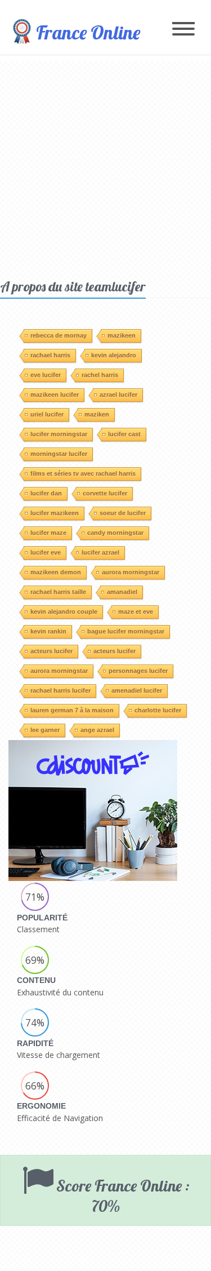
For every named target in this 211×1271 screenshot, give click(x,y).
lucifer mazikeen (54, 513)
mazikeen (121, 335)
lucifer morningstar (58, 434)
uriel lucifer (47, 414)
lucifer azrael (100, 552)
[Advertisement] (105, 166)
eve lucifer (45, 374)
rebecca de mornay (58, 335)
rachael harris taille (58, 591)
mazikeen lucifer (54, 394)
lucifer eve (45, 552)
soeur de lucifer (123, 513)
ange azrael (97, 730)
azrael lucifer (118, 394)
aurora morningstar (130, 572)
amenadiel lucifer (136, 690)
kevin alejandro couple (63, 611)
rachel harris (100, 374)
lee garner (45, 730)
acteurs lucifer (51, 651)
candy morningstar (115, 532)
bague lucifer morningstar (125, 631)
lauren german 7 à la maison (72, 710)
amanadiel (122, 591)
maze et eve (135, 611)
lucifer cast (124, 434)
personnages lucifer (138, 670)
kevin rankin (48, 631)
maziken (96, 414)
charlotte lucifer (157, 710)
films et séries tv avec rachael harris (83, 473)
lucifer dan (46, 493)
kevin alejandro (113, 355)
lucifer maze (48, 532)
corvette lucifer (105, 493)
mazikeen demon (55, 572)
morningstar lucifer (58, 453)
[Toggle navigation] (183, 30)
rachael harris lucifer (60, 690)
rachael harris (50, 355)
